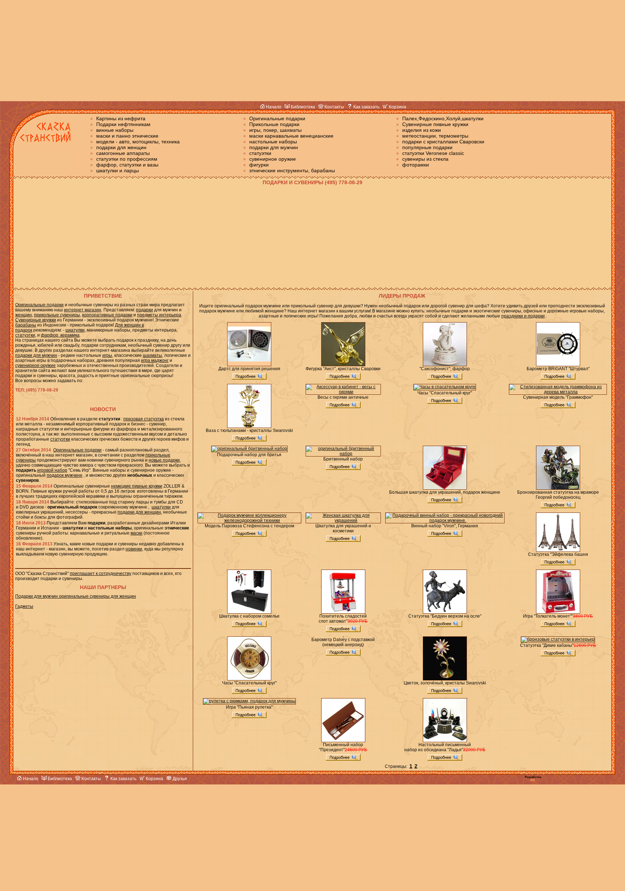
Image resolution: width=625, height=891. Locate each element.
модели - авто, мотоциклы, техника (138, 141)
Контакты (333, 106)
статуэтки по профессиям (126, 159)
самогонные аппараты (123, 153)
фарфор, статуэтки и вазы (127, 165)
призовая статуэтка (143, 418)
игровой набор (52, 470)
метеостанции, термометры (435, 136)
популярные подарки (427, 147)
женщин (23, 314)
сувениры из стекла (425, 159)
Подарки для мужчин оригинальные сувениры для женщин (75, 596)
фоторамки (415, 165)
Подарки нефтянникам (123, 124)
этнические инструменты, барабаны (292, 170)
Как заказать (365, 106)
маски (137, 533)
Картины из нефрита (120, 118)
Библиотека (302, 106)
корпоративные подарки (107, 314)
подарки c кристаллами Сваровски (443, 141)
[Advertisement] (312, 50)
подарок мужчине (64, 475)
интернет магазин (82, 309)
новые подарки (164, 460)
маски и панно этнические (127, 136)
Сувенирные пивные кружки (435, 124)
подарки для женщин (121, 147)
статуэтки (260, 153)
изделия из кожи (421, 130)
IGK (532, 780)
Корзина (397, 106)
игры (107, 355)
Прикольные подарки (274, 124)
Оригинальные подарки (277, 118)
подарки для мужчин (273, 147)
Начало (273, 106)
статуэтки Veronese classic (433, 153)
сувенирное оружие (272, 159)
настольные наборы (273, 141)
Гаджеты (24, 606)
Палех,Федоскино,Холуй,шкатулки (443, 118)
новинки (134, 549)
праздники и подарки (523, 316)
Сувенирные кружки (35, 320)
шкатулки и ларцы (117, 170)
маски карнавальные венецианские (291, 136)
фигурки (259, 165)
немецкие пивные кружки (136, 486)
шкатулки (75, 330)
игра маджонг (155, 360)
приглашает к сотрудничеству (100, 573)
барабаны (25, 325)
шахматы (152, 355)
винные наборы (114, 130)
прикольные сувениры (57, 314)
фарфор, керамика (60, 335)
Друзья (179, 778)
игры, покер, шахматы (275, 130)
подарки (144, 309)
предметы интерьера (159, 314)
